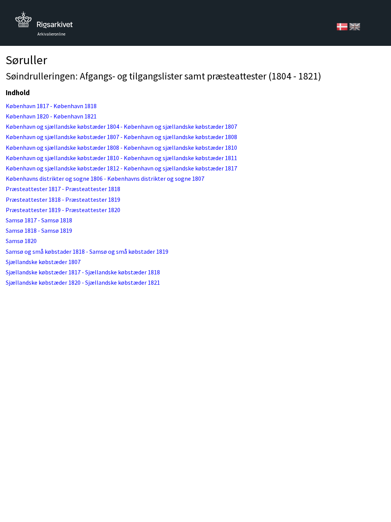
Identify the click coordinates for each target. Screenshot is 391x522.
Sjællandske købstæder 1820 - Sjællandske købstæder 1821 (83, 282)
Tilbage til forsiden (44, 21)
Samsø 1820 (21, 241)
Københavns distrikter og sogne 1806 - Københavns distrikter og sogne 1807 (105, 178)
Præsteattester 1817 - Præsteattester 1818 (63, 189)
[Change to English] (354, 26)
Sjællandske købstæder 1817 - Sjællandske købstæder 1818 (83, 272)
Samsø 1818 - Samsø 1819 (39, 230)
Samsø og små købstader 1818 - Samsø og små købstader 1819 (87, 251)
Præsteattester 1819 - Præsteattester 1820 (63, 210)
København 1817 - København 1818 (51, 106)
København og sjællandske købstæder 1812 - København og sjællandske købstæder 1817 (121, 168)
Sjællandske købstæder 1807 (43, 262)
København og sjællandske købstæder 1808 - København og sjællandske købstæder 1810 (121, 147)
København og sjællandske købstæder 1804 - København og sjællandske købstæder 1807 (121, 126)
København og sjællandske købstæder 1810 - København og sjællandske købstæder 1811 (121, 158)
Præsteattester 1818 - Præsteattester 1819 (63, 199)
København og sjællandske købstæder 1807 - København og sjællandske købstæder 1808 (121, 137)
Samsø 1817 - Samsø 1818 (39, 220)
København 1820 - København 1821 (51, 116)
